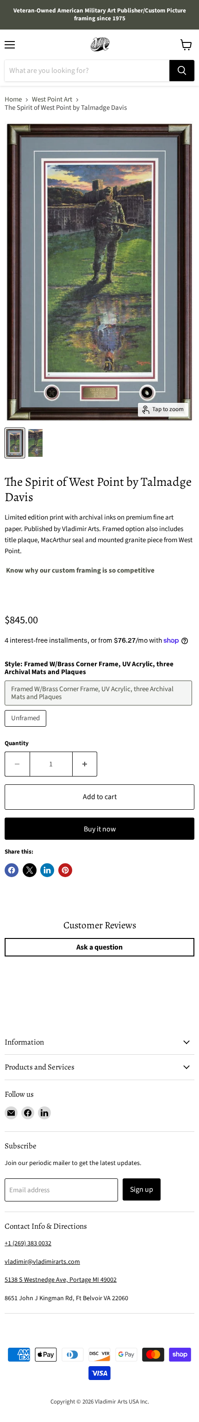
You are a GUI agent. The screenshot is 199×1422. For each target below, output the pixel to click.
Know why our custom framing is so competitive (80, 570)
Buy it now (100, 829)
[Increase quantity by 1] (85, 764)
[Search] (181, 70)
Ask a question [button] (99, 947)
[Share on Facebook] (12, 870)
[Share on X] (30, 870)
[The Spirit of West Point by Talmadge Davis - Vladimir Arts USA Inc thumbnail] (15, 443)
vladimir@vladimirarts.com (42, 1262)
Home (13, 99)
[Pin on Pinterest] (65, 870)
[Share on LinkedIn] (47, 870)
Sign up (141, 1189)
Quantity (17, 743)
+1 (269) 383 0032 (28, 1243)
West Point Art (52, 99)
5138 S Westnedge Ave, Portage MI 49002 (61, 1280)
